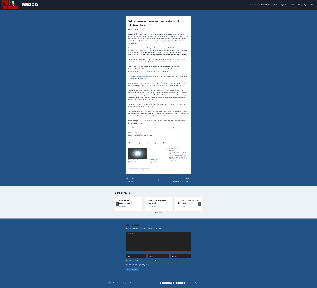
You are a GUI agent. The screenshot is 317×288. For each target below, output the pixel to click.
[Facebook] (23, 4)
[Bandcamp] (29, 4)
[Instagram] (26, 4)
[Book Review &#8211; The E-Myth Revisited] (179, 155)
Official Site (252, 5)
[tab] (155, 212)
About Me (311, 5)
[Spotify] (36, 4)
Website (174, 256)
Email (151, 256)
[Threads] (183, 283)
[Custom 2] (180, 283)
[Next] (199, 204)
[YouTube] (33, 4)
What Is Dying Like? (133, 159)
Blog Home (283, 5)
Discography (302, 5)
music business (144, 169)
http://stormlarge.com (165, 83)
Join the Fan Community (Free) (268, 5)
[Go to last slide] (117, 204)
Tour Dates (292, 5)
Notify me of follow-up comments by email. (141, 261)
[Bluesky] (170, 283)
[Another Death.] (158, 153)
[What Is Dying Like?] (137, 153)
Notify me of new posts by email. (138, 265)
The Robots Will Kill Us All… (182, 180)
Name (129, 256)
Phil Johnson (133, 29)
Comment (130, 234)
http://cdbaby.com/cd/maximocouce (144, 76)
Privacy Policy (193, 283)
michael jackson (133, 169)
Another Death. (153, 159)
